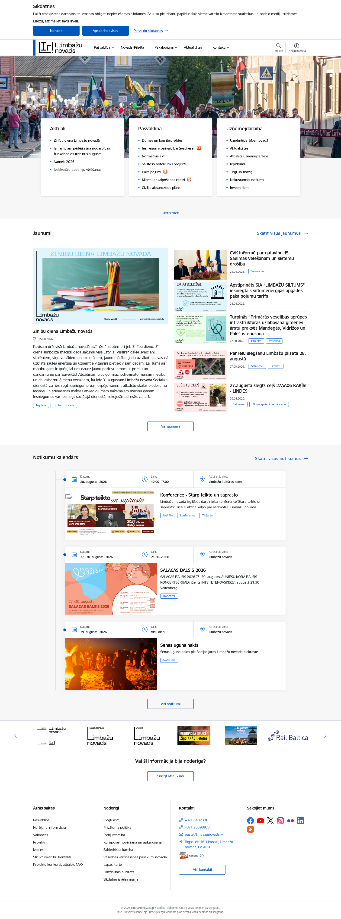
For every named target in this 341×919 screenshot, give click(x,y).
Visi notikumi (170, 704)
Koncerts (169, 596)
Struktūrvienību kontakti (52, 857)
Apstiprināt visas (105, 30)
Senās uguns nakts (179, 645)
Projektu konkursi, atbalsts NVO (58, 864)
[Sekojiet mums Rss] (250, 829)
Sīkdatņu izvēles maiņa (120, 879)
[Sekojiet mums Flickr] (290, 820)
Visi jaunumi (170, 426)
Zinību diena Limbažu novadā (63, 331)
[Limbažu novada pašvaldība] (62, 47)
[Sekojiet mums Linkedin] (300, 820)
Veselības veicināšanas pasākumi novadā (135, 857)
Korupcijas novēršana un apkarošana (132, 842)
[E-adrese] (188, 856)
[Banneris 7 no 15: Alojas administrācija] (100, 735)
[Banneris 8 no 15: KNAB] (147, 735)
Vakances (40, 835)
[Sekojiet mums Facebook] (250, 820)
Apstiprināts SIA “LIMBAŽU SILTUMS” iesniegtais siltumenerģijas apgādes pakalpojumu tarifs (267, 290)
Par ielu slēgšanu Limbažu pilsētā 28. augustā (268, 356)
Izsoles (38, 849)
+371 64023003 (197, 820)
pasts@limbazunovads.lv (204, 834)
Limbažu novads (64, 405)
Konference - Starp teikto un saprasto (199, 495)
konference (187, 515)
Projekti (256, 341)
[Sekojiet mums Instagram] (280, 820)
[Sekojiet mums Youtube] (260, 820)
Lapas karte (112, 864)
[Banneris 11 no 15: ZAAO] (288, 735)
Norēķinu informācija (49, 827)
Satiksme (257, 366)
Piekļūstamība (114, 835)
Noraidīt (56, 30)
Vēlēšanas (257, 271)
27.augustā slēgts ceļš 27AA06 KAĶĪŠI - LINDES (268, 388)
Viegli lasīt (111, 820)
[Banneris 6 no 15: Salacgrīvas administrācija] (53, 735)
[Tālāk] (326, 735)
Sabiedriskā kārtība (118, 849)
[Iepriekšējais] (15, 735)
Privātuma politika (117, 827)
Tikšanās (207, 515)
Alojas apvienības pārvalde (269, 404)
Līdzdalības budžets (118, 872)
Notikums (169, 660)
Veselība (274, 341)
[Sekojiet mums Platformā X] (270, 820)
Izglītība (41, 405)
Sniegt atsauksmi (170, 776)
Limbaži (275, 366)
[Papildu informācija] (201, 855)
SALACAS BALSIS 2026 (183, 570)
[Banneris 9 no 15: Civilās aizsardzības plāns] (194, 735)
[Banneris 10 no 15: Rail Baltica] (241, 735)
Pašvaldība (41, 820)
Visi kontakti (202, 869)
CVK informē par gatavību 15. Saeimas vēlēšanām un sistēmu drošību (262, 258)
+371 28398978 (197, 827)
